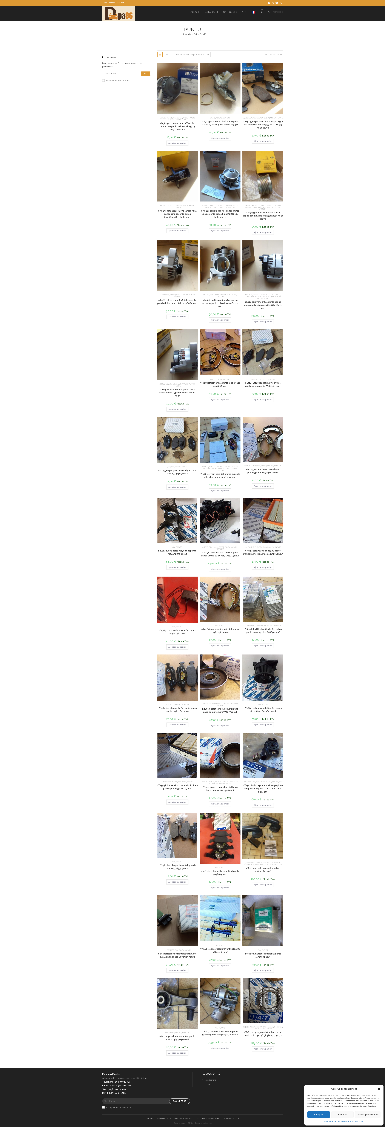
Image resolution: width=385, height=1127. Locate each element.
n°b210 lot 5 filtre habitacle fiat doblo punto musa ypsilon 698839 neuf (263, 630)
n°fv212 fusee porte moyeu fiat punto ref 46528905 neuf (177, 552)
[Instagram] (273, 2)
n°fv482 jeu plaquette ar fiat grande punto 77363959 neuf (177, 867)
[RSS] (280, 2)
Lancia (179, 118)
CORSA (248, 296)
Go (145, 74)
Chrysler (261, 205)
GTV (267, 118)
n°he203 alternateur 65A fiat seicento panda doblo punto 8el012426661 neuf (177, 301)
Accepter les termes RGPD (118, 80)
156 (247, 1027)
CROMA (205, 467)
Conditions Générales (182, 1118)
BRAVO (262, 118)
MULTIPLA (269, 207)
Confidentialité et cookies (157, 1118)
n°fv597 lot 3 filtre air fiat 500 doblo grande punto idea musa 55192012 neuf (262, 552)
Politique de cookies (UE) (208, 1118)
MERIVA (266, 296)
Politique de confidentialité (352, 1121)
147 (244, 1027)
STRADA (226, 118)
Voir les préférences (368, 1114)
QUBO (260, 298)
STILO (234, 469)
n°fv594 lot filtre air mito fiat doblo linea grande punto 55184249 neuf (177, 787)
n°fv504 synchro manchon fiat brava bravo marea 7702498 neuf (220, 789)
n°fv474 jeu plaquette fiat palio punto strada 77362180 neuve (177, 709)
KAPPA (278, 205)
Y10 (185, 120)
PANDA (192, 118)
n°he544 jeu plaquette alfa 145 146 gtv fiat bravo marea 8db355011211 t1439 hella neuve (263, 124)
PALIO (185, 118)
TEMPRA (234, 703)
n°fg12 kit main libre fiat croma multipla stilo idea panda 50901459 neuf (220, 475)
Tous (280, 55)
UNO (181, 120)
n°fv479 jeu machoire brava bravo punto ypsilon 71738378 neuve (262, 471)
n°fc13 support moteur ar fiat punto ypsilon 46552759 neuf (177, 1038)
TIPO (177, 120)
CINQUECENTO (166, 118)
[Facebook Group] (269, 2)
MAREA (273, 118)
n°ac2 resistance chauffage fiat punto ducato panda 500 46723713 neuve (177, 955)
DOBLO (219, 205)
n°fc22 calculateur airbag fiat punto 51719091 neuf (263, 955)
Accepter (318, 1114)
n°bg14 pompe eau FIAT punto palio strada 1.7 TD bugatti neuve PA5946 (220, 123)
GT (275, 1027)
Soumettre (179, 1101)
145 (244, 118)
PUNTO (203, 34)
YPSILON (177, 207)
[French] (253, 12)
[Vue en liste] (166, 54)
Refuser (342, 1114)
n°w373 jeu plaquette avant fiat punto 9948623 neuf (220, 873)
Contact (120, 3)
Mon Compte (109, 3)
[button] (378, 1088)
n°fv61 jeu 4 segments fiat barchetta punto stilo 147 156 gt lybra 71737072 (263, 1034)
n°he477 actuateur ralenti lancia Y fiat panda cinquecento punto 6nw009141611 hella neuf (177, 214)
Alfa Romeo (254, 118)
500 (169, 467)
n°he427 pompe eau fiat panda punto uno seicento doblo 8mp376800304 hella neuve (220, 214)
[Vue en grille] (160, 54)
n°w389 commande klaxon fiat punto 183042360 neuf (177, 632)
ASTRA (270, 295)
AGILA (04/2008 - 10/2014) (256, 295)
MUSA (214, 469)
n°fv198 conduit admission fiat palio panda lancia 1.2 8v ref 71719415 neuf (220, 554)
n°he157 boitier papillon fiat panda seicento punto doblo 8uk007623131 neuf (220, 303)
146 (247, 118)
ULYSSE (278, 864)
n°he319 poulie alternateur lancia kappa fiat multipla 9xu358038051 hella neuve (263, 215)
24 (275, 55)
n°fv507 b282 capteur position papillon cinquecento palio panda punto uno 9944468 (263, 788)
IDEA (230, 467)
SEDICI (266, 864)
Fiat (174, 118)
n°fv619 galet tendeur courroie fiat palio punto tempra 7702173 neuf (220, 710)
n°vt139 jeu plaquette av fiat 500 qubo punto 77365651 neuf (177, 472)
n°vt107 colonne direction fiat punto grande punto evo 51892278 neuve (220, 1033)
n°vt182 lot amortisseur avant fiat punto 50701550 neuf (220, 950)
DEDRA (205, 703)
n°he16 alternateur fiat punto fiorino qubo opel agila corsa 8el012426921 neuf (263, 305)
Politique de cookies (331, 1121)
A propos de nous (231, 1118)
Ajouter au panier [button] (177, 143)
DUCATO (219, 467)
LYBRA (254, 207)
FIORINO (258, 296)
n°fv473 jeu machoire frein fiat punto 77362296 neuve (220, 630)
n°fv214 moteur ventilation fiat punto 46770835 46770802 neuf (263, 709)
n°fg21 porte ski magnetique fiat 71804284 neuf (263, 870)
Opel (272, 296)
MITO (184, 782)
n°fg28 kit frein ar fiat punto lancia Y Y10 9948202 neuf (220, 384)
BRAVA (247, 205)
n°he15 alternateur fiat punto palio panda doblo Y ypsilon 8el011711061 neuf (177, 392)
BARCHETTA (265, 1027)
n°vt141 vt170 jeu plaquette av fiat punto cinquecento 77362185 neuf (262, 384)
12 (271, 55)
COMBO (277, 295)
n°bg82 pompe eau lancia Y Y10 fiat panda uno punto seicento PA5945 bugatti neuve (177, 126)
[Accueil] (179, 34)
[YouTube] (277, 2)
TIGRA (265, 298)
